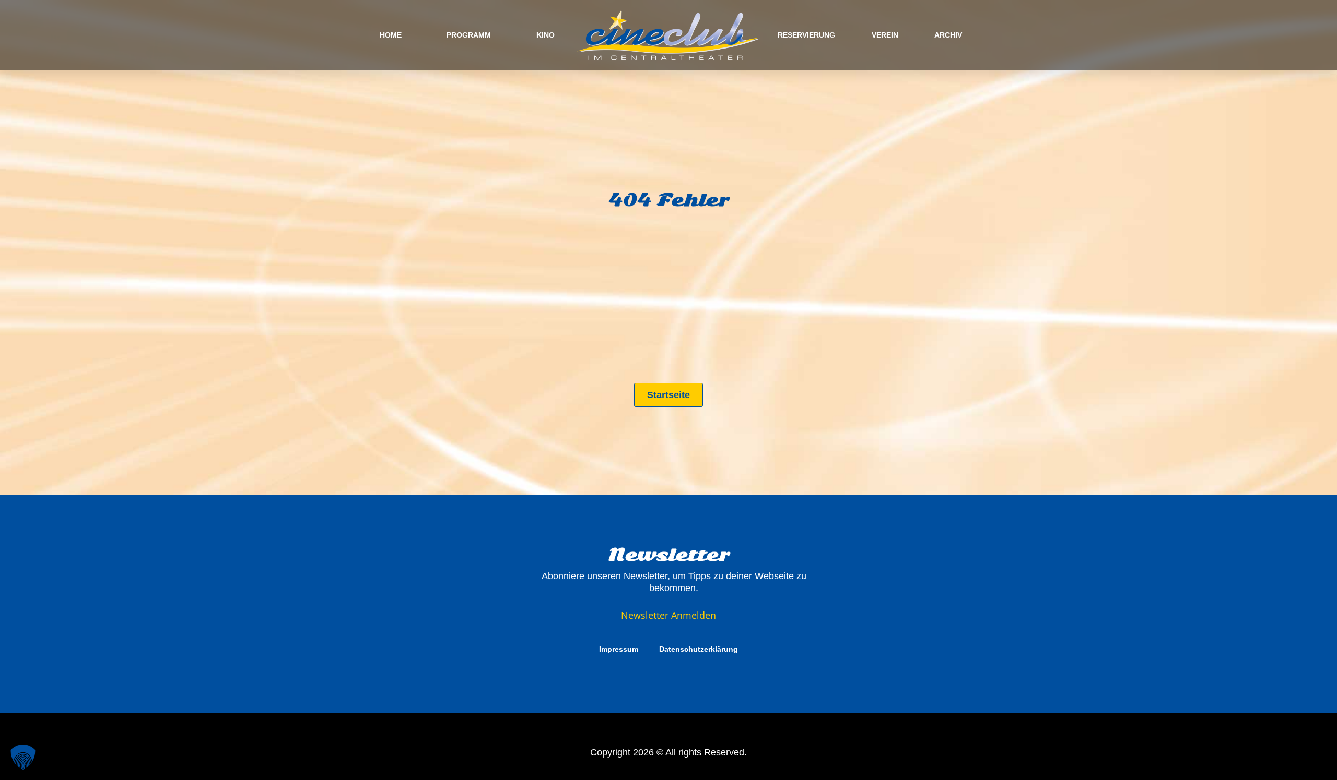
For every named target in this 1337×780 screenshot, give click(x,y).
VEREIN (885, 35)
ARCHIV (948, 35)
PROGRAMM (469, 35)
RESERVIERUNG (806, 35)
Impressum (618, 649)
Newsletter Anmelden (668, 615)
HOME (391, 35)
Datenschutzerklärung (698, 649)
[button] (23, 757)
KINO (545, 35)
